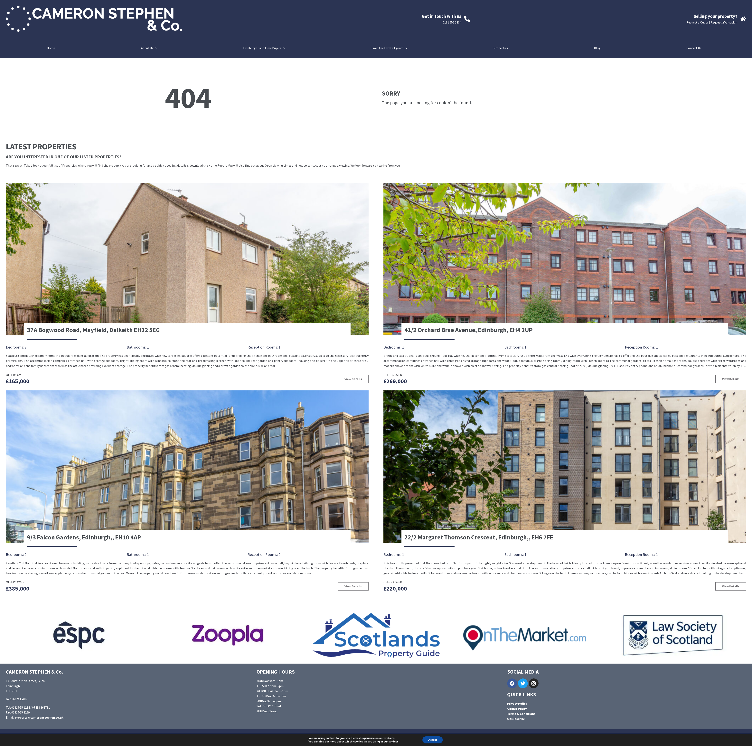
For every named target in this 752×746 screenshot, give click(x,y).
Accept (432, 740)
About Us (147, 48)
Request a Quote (697, 22)
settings (394, 741)
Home (51, 48)
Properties (501, 48)
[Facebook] (512, 683)
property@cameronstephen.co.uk (39, 717)
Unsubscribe (516, 719)
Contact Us (693, 48)
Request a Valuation (724, 22)
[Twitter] (523, 683)
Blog (597, 48)
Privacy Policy (517, 703)
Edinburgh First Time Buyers (262, 48)
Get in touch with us (441, 16)
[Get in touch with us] (467, 19)
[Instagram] (534, 683)
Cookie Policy (517, 709)
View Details (353, 379)
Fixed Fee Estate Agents (387, 48)
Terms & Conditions (521, 714)
